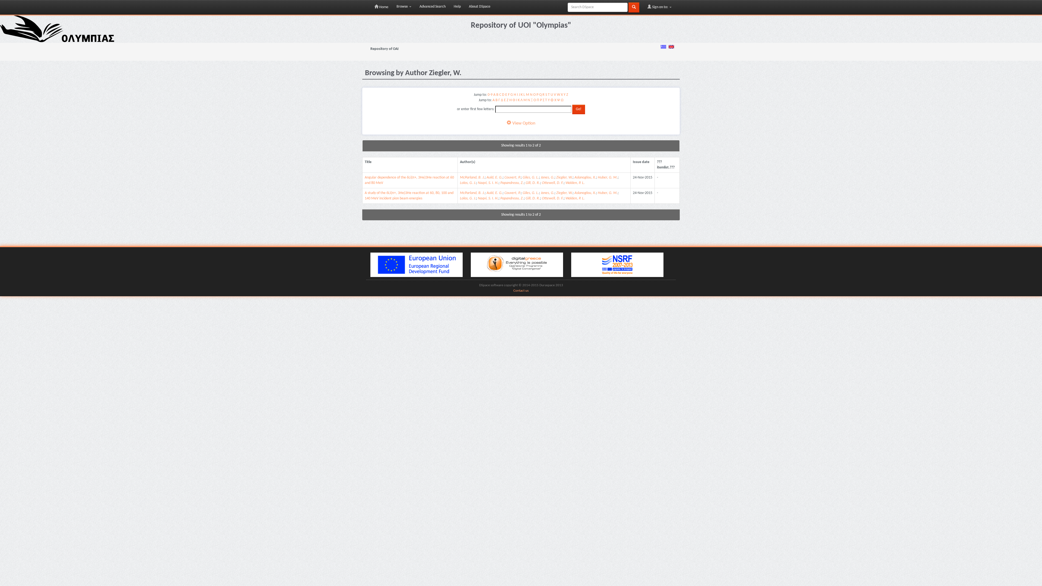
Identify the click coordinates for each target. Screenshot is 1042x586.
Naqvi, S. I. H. (488, 183)
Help (457, 7)
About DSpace (479, 7)
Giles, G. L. (531, 178)
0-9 (490, 95)
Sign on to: (660, 7)
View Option (523, 123)
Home (383, 7)
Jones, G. (547, 178)
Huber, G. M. (608, 178)
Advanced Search (433, 7)
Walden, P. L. (575, 183)
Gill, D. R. (533, 183)
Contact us (521, 290)
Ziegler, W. (564, 178)
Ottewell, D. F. (553, 183)
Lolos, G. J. (468, 183)
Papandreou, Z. (512, 183)
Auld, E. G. (495, 178)
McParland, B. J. (472, 178)
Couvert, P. (512, 178)
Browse (402, 7)
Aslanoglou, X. (585, 178)
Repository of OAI (384, 49)
